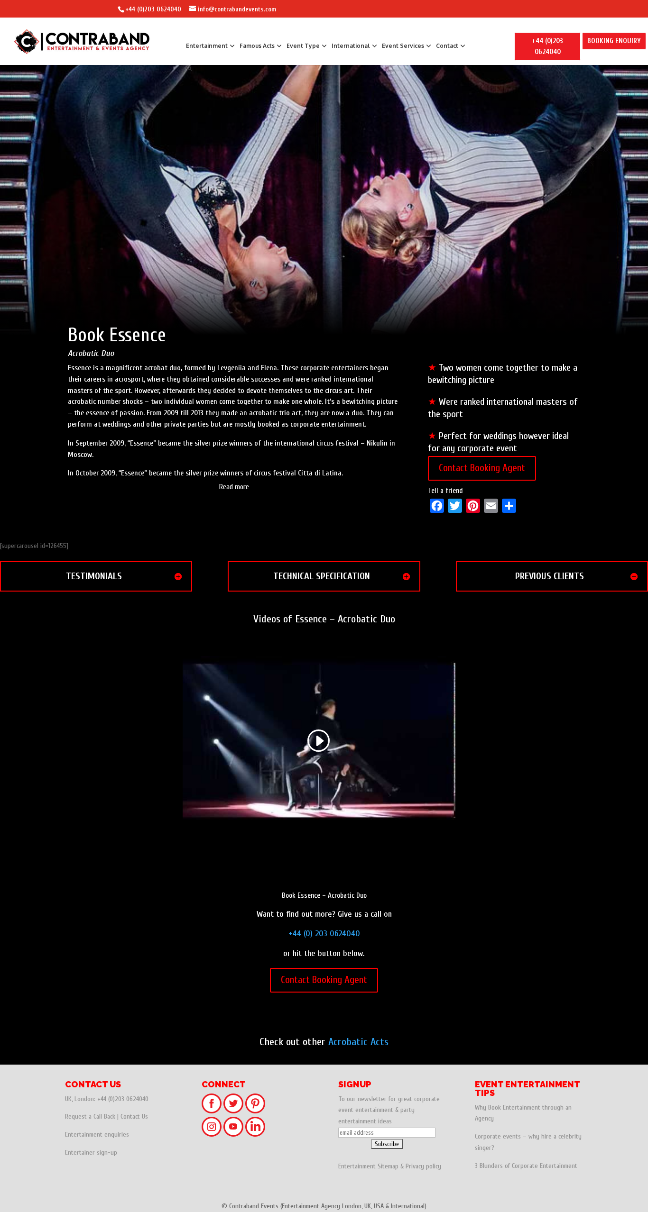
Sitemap (388, 1166)
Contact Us (134, 1116)
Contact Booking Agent (482, 468)
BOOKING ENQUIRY (614, 41)
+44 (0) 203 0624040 (324, 934)
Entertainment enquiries (97, 1134)
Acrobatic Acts (358, 1042)
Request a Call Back (90, 1116)
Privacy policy (423, 1166)
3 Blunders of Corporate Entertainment (526, 1166)
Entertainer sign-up (91, 1152)
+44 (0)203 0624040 (153, 9)
